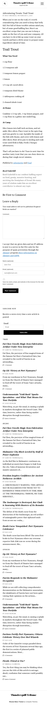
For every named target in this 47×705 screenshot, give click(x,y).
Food (29, 162)
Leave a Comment (9, 418)
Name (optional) (8, 261)
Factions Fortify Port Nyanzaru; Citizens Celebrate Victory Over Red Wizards (23, 635)
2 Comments (8, 655)
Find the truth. (9, 684)
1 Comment (8, 365)
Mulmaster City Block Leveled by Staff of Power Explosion (23, 453)
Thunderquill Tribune (23, 3)
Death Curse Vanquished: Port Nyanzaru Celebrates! (23, 527)
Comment (6, 214)
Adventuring (18, 162)
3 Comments (8, 599)
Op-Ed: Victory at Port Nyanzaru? (20, 370)
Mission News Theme (16, 702)
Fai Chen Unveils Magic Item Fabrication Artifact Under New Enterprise (23, 345)
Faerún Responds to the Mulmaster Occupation (20, 579)
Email (6, 323)
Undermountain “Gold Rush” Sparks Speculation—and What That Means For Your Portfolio (23, 397)
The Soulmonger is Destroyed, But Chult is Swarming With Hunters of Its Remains (23, 504)
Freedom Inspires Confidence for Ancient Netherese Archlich (23, 477)
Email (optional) (8, 269)
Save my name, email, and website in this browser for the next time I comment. (23, 283)
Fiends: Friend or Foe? (14, 660)
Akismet (6, 252)
